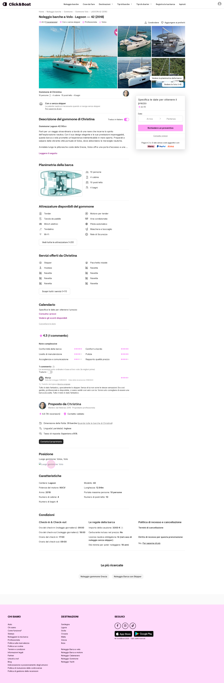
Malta (63, 637)
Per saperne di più (151, 543)
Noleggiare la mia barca (18, 637)
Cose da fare (89, 4)
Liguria (64, 627)
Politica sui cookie (15, 646)
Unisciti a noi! (13, 659)
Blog (10, 662)
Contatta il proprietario (51, 441)
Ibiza (63, 643)
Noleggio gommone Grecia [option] (94, 576)
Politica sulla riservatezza (18, 643)
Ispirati (182, 4)
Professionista (14, 640)
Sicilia (63, 630)
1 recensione (51, 22)
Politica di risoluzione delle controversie (25, 668)
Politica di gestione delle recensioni (23, 671)
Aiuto (10, 624)
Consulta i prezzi (47, 314)
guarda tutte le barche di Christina (95, 423)
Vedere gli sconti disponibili (53, 318)
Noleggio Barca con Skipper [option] (127, 576)
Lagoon (52, 483)
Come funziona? (15, 630)
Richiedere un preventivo (160, 128)
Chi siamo (12, 627)
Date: (140, 114)
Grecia (64, 640)
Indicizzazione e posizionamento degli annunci (28, 665)
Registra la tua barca (165, 4)
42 (94, 483)
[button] (151, 22)
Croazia (64, 634)
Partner (11, 655)
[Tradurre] (50, 372)
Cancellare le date (47, 324)
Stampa (11, 634)
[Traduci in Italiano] (126, 119)
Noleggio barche (71, 4)
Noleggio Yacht (67, 662)
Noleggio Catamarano (70, 655)
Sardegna (65, 624)
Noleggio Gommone (69, 659)
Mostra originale (63, 384)
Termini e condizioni (16, 649)
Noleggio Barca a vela (70, 649)
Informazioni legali (15, 652)
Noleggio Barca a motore (72, 652)
